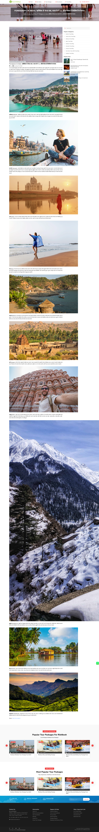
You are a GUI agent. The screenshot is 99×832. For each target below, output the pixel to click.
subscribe (86, 799)
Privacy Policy (53, 814)
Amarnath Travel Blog (70, 46)
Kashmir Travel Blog (69, 34)
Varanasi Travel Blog (70, 48)
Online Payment (53, 816)
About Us (35, 811)
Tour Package (49, 1)
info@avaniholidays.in (15, 819)
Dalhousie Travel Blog (70, 38)
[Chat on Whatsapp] (97, 663)
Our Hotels (39, 1)
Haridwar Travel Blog (70, 43)
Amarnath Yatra (77, 814)
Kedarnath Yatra (77, 816)
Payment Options (54, 811)
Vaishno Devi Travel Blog (70, 36)
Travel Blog (68, 1)
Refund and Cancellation (38, 813)
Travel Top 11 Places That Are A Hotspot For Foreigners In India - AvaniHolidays (15, 2)
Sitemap (34, 816)
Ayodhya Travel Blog (70, 53)
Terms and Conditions (55, 813)
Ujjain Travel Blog (69, 41)
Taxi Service (59, 1)
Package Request (54, 818)
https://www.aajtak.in (16, 718)
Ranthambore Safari (78, 813)
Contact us (35, 818)
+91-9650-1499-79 (14, 817)
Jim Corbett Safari (77, 811)
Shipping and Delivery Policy (56, 820)
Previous (6, 745)
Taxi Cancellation (36, 814)
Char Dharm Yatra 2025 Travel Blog (72, 51)
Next (92, 745)
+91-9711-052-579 (24, 817)
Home (31, 1)
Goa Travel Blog (32, 14)
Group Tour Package (37, 820)
